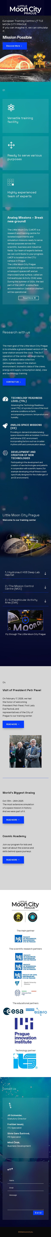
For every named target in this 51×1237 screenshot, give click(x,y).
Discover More (13, 46)
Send (38, 1212)
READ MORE (11, 724)
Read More (28, 298)
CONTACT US (12, 382)
